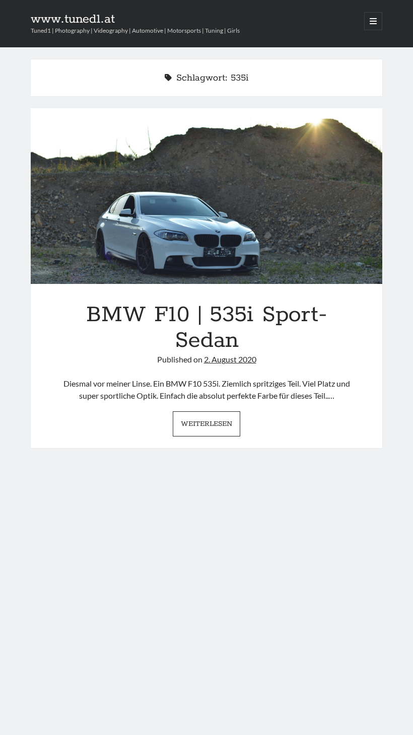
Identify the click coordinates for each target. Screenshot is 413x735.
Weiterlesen (210, 427)
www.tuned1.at (73, 19)
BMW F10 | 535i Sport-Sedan (207, 196)
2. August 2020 (230, 359)
